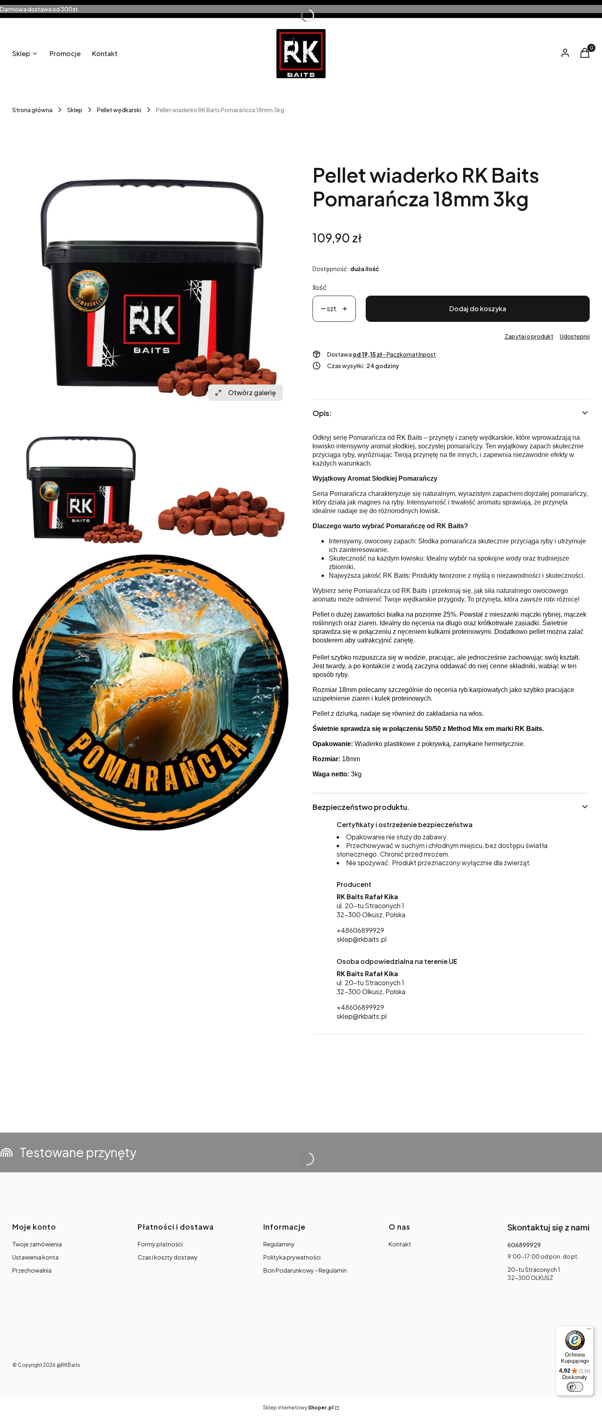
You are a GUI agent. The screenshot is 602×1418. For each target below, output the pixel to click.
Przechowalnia (32, 1270)
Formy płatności (160, 1244)
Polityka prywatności (292, 1257)
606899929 (524, 1244)
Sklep (74, 109)
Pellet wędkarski (119, 109)
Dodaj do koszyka (477, 308)
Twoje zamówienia (37, 1244)
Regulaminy (279, 1244)
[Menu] (589, 1331)
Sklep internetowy (298, 1407)
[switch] (575, 1387)
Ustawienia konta (35, 1257)
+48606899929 (360, 930)
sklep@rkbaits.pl (362, 939)
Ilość (319, 287)
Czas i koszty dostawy (168, 1257)
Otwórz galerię (252, 392)
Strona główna (32, 109)
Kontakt (400, 1244)
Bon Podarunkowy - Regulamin (305, 1270)
